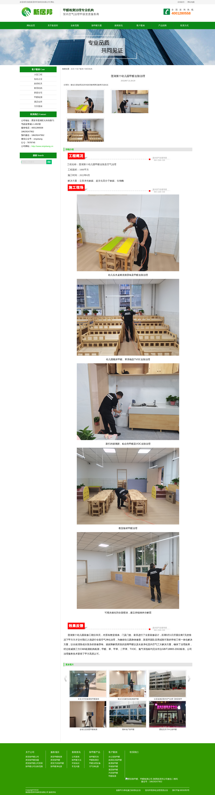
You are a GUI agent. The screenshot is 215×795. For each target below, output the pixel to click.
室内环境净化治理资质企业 (156, 790)
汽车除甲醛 (113, 773)
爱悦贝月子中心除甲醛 (168, 729)
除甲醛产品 (94, 752)
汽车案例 (38, 106)
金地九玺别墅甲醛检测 (88, 729)
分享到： (67, 85)
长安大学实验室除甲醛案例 (88, 699)
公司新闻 (75, 757)
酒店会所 (38, 102)
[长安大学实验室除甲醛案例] (88, 684)
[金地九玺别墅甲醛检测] (88, 714)
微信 (72, 85)
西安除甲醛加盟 (32, 760)
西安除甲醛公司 (32, 757)
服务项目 (55, 752)
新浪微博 (90, 85)
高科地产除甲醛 (128, 729)
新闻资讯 (119, 25)
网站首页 (31, 25)
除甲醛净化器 (56, 766)
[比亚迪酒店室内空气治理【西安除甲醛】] (167, 684)
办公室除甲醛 (114, 757)
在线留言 (181, 2)
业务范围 (75, 25)
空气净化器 (94, 766)
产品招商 (162, 25)
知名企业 (38, 79)
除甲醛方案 (97, 25)
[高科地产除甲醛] (128, 714)
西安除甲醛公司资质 (34, 763)
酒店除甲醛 (113, 770)
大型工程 (38, 74)
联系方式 (184, 25)
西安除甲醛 (55, 760)
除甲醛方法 (76, 760)
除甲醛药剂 (94, 757)
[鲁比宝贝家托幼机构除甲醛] (128, 684)
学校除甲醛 (113, 766)
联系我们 (134, 752)
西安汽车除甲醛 (57, 763)
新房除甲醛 (113, 763)
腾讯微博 (97, 85)
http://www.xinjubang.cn (42, 146)
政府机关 (38, 83)
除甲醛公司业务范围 (34, 766)
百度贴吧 (77, 85)
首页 (72, 69)
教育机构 (38, 88)
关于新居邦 (53, 25)
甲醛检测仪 (94, 760)
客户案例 (140, 25)
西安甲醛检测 (56, 757)
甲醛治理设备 (95, 763)
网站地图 (191, 2)
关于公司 (30, 752)
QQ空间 (84, 85)
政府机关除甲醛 (115, 760)
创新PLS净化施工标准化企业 (128, 790)
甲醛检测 (38, 97)
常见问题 (75, 766)
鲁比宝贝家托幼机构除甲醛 (128, 699)
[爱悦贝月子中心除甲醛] (167, 714)
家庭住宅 (38, 92)
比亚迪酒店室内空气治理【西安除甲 (168, 699)
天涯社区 (104, 85)
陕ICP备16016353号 (180, 790)
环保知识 (75, 763)
